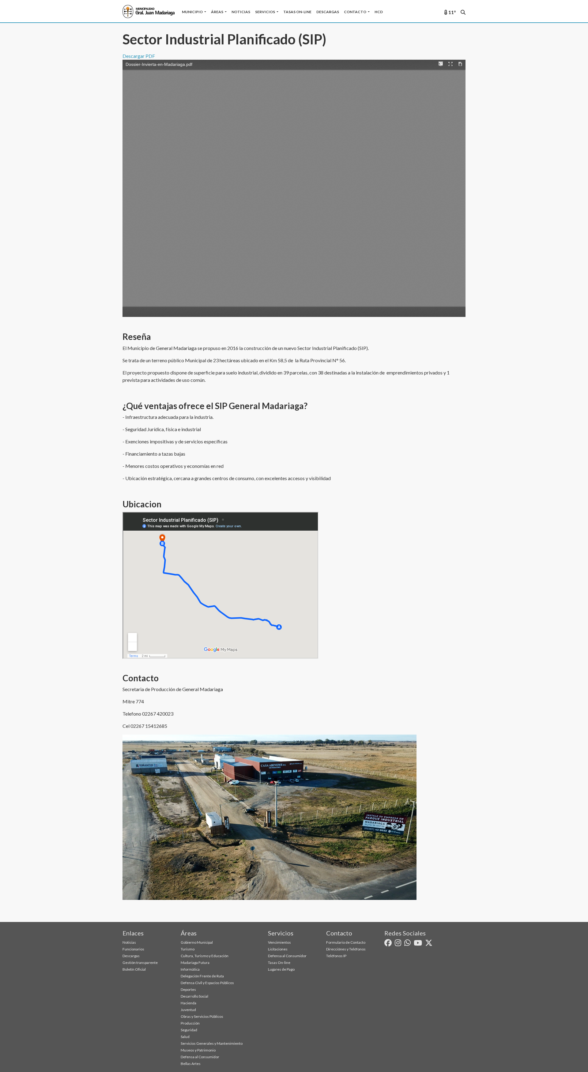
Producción (190, 1023)
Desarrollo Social (194, 996)
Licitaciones (278, 949)
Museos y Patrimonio (198, 1050)
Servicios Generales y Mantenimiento (212, 1043)
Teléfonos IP (336, 956)
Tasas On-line (297, 11)
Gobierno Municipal (197, 942)
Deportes (188, 989)
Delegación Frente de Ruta (202, 976)
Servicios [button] (265, 11)
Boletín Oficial (134, 969)
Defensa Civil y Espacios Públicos (207, 982)
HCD (379, 11)
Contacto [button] (355, 11)
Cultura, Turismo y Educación (204, 956)
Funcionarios (133, 949)
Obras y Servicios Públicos (202, 1016)
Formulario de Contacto (345, 942)
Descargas (327, 11)
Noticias (241, 11)
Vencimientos (279, 942)
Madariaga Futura (195, 962)
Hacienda (188, 1003)
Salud (185, 1036)
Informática (190, 969)
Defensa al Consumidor (200, 1057)
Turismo (187, 949)
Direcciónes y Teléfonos (346, 949)
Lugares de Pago (281, 969)
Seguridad (189, 1030)
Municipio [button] (192, 11)
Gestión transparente (140, 962)
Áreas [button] (217, 11)
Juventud (188, 1009)
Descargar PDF (139, 56)
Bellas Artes (191, 1063)
